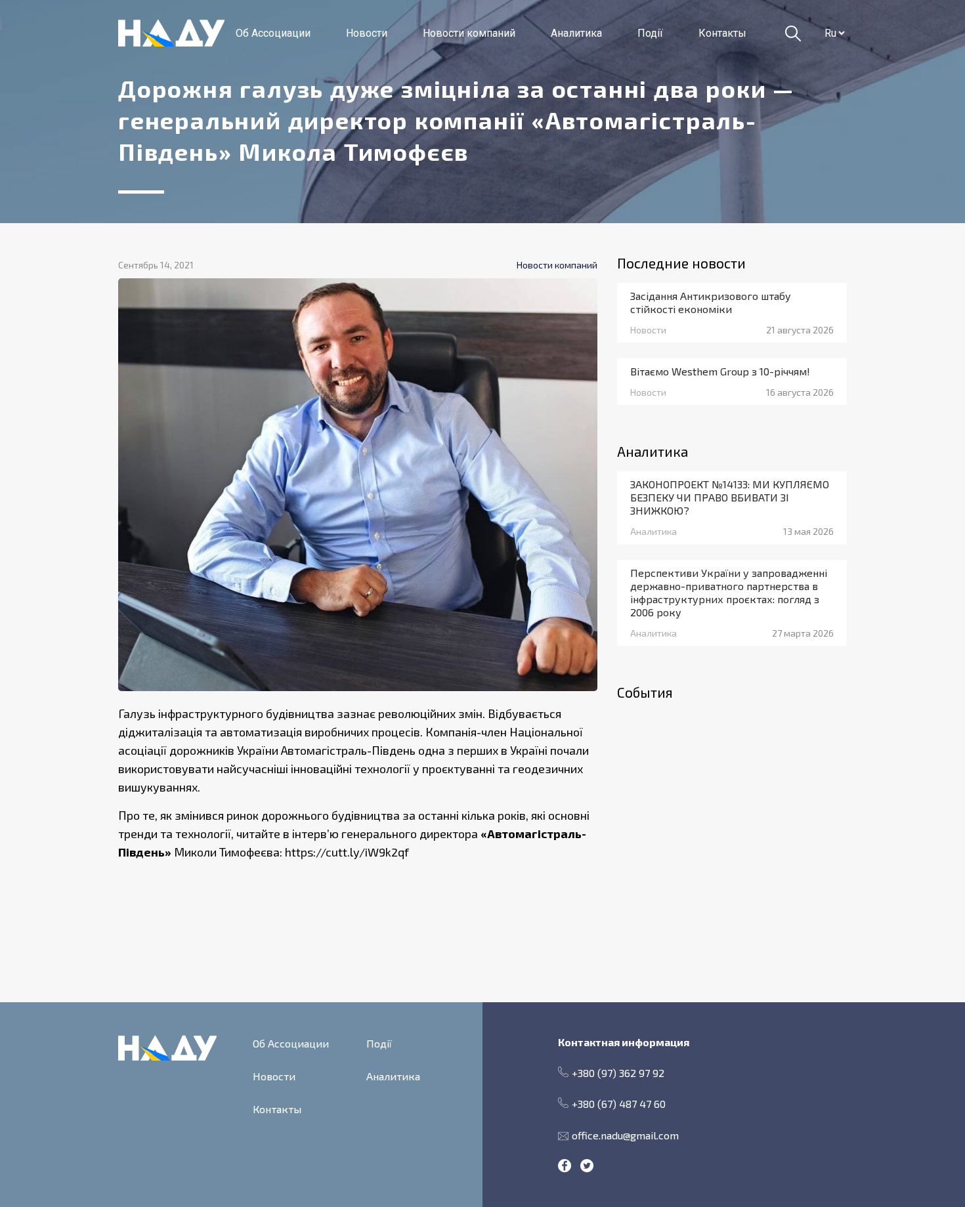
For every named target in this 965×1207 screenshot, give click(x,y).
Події (650, 33)
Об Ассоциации (273, 33)
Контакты (722, 33)
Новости (366, 33)
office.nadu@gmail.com (625, 1135)
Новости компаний (469, 33)
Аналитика (576, 33)
